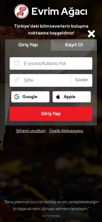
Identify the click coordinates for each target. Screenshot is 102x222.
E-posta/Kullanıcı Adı (17, 63)
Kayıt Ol (74, 45)
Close (91, 33)
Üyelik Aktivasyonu (66, 130)
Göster (81, 79)
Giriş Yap (28, 45)
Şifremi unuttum (31, 130)
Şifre (17, 80)
